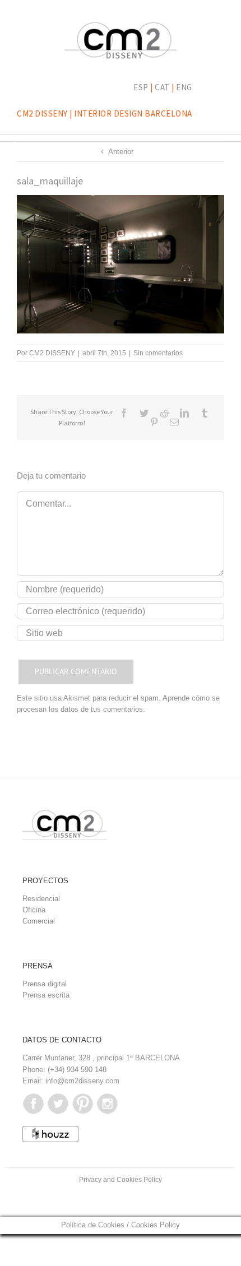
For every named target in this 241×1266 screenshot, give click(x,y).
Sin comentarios (158, 353)
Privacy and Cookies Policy (120, 1180)
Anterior (120, 151)
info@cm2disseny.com (82, 1081)
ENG (184, 87)
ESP (141, 87)
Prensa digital (44, 984)
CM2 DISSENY (52, 353)
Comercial (38, 921)
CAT (162, 87)
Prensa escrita (45, 995)
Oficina (33, 910)
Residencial (41, 898)
